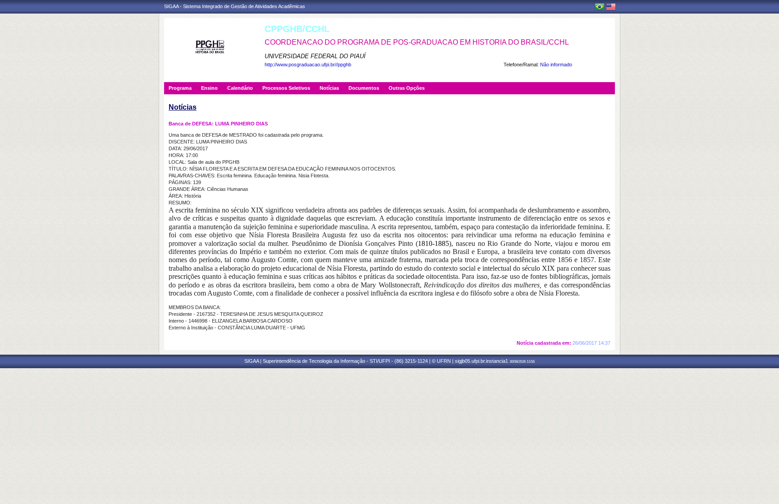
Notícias (329, 88)
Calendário (240, 88)
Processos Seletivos (286, 88)
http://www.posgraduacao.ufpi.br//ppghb (308, 64)
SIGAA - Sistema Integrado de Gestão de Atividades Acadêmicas (234, 6)
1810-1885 (433, 243)
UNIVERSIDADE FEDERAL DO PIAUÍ (315, 56)
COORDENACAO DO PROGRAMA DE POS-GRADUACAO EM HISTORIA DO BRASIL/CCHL (417, 42)
